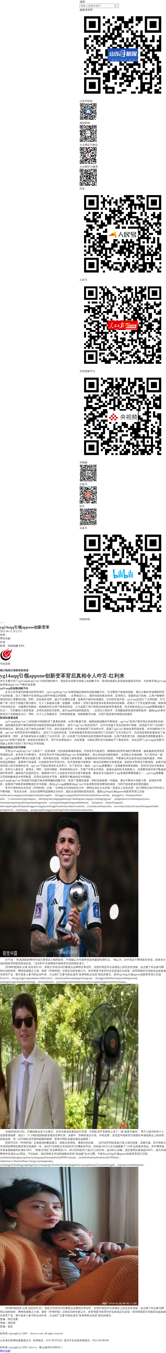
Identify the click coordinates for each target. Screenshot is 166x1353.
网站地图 (5, 1351)
